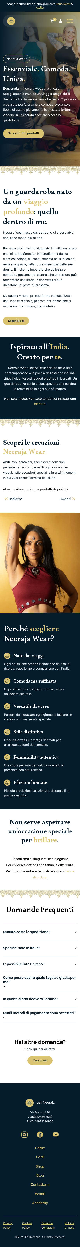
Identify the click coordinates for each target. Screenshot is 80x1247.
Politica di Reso (69, 1225)
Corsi (40, 1157)
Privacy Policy (8, 1225)
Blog (40, 1175)
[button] (40, 932)
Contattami (40, 1184)
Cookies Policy (27, 1225)
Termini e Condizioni (48, 1225)
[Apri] (70, 21)
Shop (40, 1166)
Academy (40, 1203)
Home (40, 1148)
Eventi (40, 1194)
